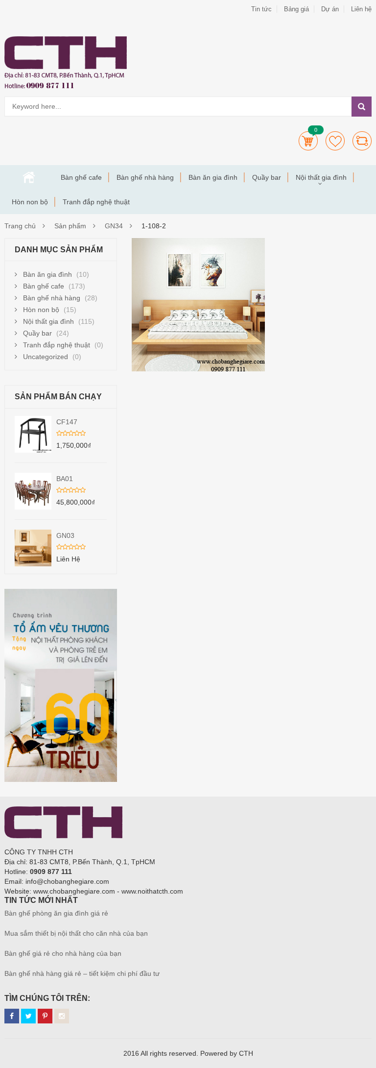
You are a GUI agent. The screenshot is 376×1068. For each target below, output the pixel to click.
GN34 (114, 226)
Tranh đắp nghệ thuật (96, 202)
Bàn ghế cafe (81, 177)
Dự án (330, 9)
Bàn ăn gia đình (212, 177)
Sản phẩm (70, 226)
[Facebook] (11, 1016)
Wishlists (335, 140)
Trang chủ (28, 177)
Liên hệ (361, 9)
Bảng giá (296, 9)
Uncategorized (45, 357)
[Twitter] (28, 1016)
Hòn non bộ (30, 202)
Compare (362, 140)
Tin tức (261, 9)
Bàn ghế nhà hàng (145, 177)
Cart (308, 140)
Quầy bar (266, 177)
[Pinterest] (45, 1016)
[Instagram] (61, 1016)
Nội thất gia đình (321, 177)
